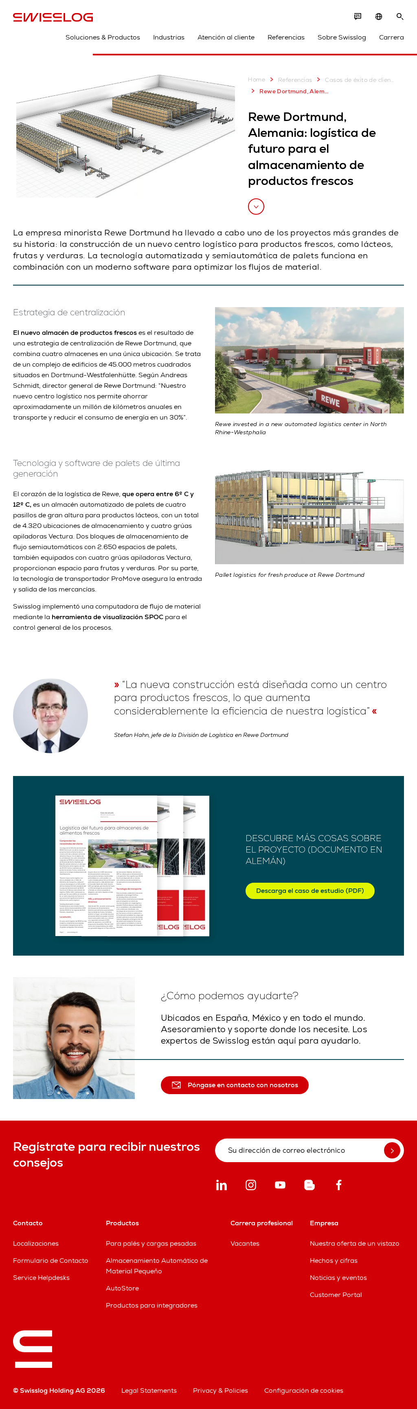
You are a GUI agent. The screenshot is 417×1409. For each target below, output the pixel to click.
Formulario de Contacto (50, 1260)
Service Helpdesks (41, 1277)
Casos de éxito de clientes (360, 80)
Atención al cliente (226, 37)
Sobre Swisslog (342, 37)
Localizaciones (36, 1243)
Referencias (286, 37)
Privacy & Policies (220, 1390)
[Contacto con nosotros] (357, 16)
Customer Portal (336, 1294)
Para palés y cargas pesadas (151, 1243)
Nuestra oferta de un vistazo (354, 1243)
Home (256, 79)
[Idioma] (379, 16)
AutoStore (122, 1288)
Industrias (168, 37)
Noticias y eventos (338, 1277)
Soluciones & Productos (103, 37)
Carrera (391, 37)
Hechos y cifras (334, 1260)
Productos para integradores (152, 1305)
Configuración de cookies (303, 1390)
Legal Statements (149, 1390)
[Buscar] (400, 16)
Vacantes (244, 1243)
